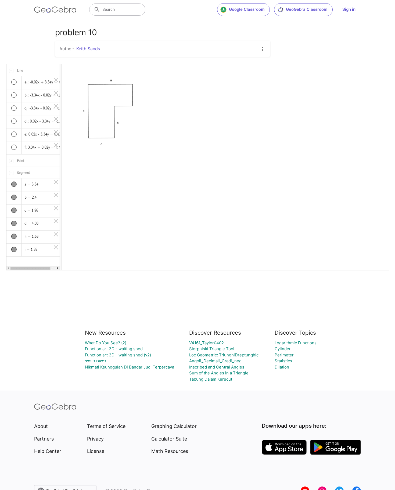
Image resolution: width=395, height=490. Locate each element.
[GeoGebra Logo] (55, 9)
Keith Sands (88, 48)
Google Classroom (246, 9)
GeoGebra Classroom (306, 9)
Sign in (349, 9)
